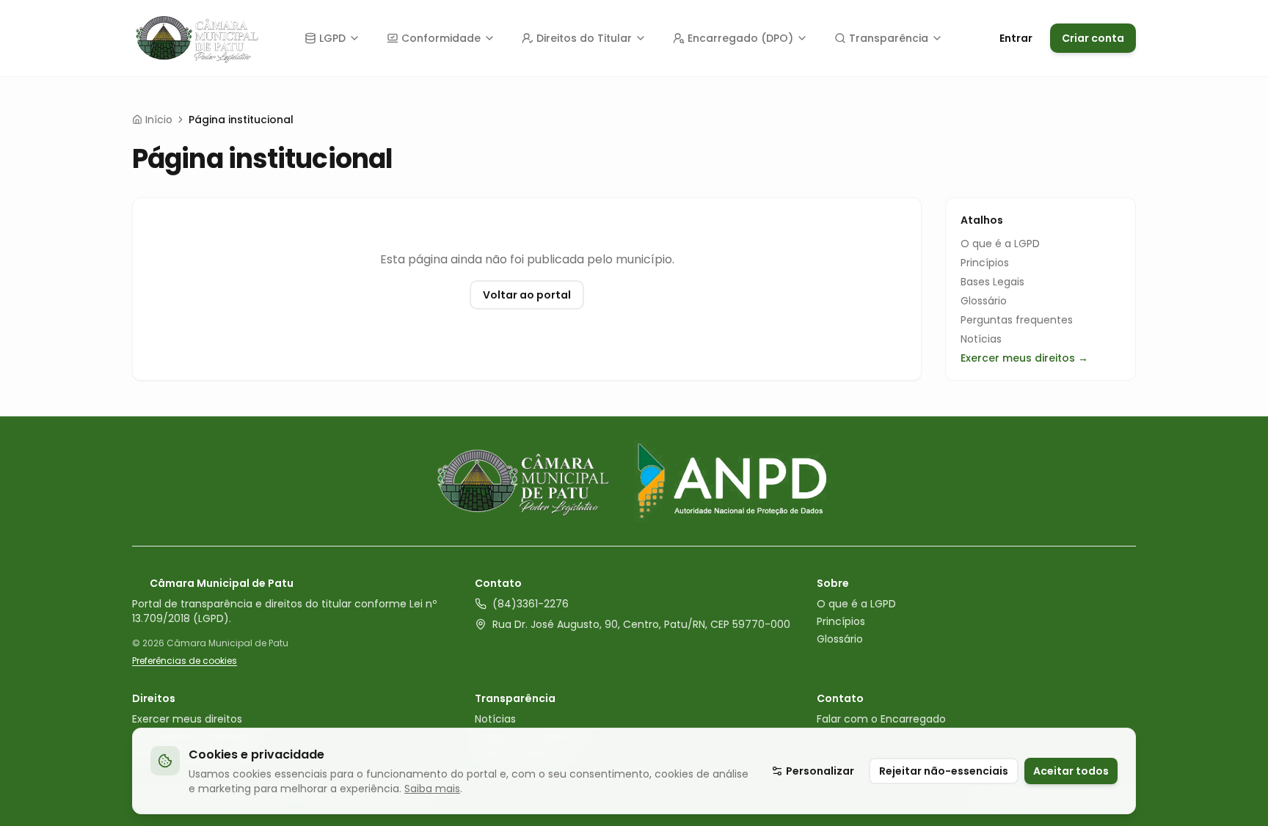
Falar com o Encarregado (881, 719)
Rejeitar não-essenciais (943, 771)
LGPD (332, 38)
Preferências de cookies (184, 661)
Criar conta (1093, 38)
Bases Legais (992, 281)
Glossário (984, 300)
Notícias (981, 339)
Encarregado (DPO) (740, 38)
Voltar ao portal (527, 295)
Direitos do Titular (584, 38)
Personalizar (820, 771)
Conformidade (441, 38)
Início (158, 119)
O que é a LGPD (1000, 243)
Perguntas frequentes (1017, 320)
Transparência (888, 38)
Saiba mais (432, 788)
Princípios (985, 262)
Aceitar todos (1071, 771)
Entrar (1015, 38)
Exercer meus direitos (187, 719)
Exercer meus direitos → (1024, 358)
